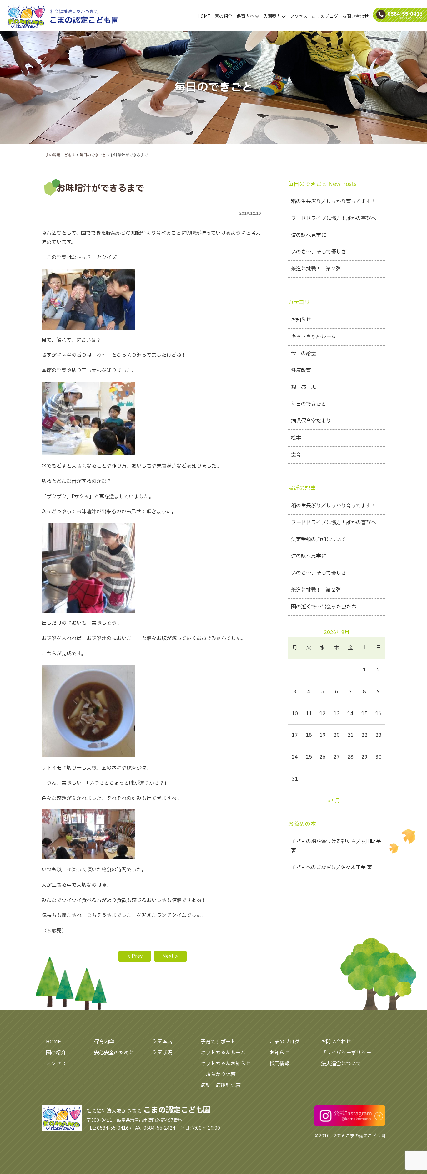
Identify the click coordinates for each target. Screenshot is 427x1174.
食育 (296, 455)
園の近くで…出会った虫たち (323, 607)
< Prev (135, 956)
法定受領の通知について (318, 539)
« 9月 (334, 801)
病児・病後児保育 (221, 1085)
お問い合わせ (355, 16)
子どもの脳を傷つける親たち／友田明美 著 (336, 846)
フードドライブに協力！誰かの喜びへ (333, 218)
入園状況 (163, 1053)
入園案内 (272, 16)
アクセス (298, 16)
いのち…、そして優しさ (318, 252)
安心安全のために (114, 1053)
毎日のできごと (308, 404)
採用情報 (279, 1064)
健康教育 (301, 370)
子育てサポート (218, 1042)
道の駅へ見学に (308, 235)
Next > (170, 956)
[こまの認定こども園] (41, 16)
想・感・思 (303, 387)
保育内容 (246, 16)
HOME (204, 16)
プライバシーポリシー (346, 1053)
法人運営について (341, 1064)
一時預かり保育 (218, 1074)
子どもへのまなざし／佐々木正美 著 (331, 867)
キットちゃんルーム (313, 337)
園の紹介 (223, 16)
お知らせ (301, 320)
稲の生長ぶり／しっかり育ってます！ (333, 201)
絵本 (296, 438)
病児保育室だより (311, 421)
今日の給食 (303, 353)
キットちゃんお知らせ (226, 1064)
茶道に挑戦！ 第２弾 (316, 269)
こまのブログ (325, 16)
